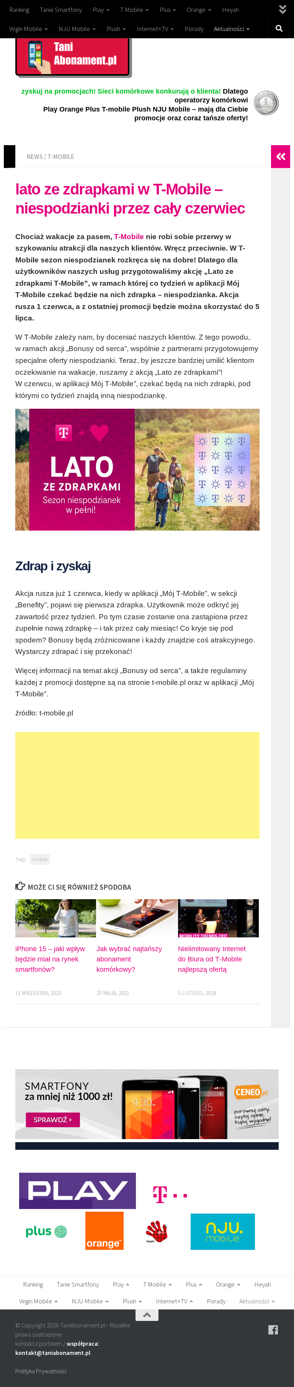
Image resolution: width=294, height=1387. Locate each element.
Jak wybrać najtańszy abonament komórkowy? (129, 959)
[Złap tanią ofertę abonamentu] (273, 1330)
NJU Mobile (74, 28)
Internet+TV (152, 28)
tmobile (40, 859)
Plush (113, 28)
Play (98, 9)
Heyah (230, 9)
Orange (196, 9)
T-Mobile (129, 237)
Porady (194, 28)
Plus (165, 9)
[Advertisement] (137, 785)
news (35, 156)
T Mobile (131, 9)
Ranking (19, 9)
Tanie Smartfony (61, 9)
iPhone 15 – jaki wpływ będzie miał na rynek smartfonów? (50, 959)
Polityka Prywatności (40, 1371)
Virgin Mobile (25, 28)
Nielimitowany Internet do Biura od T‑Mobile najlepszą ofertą (212, 959)
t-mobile (60, 156)
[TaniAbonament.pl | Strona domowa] (72, 55)
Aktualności (229, 28)
